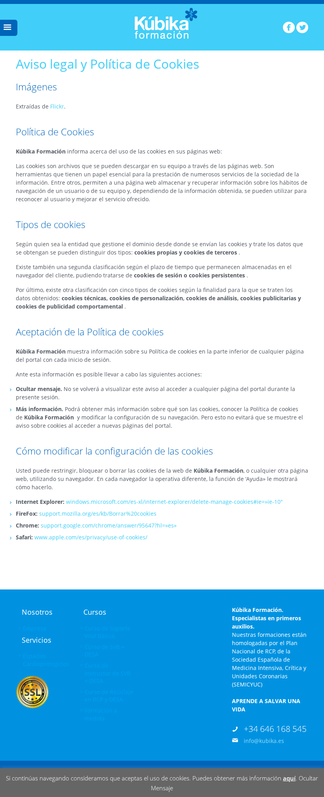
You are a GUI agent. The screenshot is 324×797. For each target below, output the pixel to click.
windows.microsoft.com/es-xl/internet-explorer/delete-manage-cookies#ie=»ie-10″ (174, 501)
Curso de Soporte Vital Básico (107, 632)
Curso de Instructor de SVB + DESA (107, 673)
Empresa (34, 628)
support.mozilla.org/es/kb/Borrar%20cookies (97, 513)
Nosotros (37, 612)
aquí (289, 778)
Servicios (36, 640)
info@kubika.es (264, 741)
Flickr (57, 106)
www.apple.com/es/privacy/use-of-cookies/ (90, 537)
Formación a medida (101, 714)
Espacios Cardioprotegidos (46, 660)
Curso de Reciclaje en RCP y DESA (109, 695)
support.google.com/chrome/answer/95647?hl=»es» (109, 525)
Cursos (94, 612)
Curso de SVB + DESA (104, 651)
